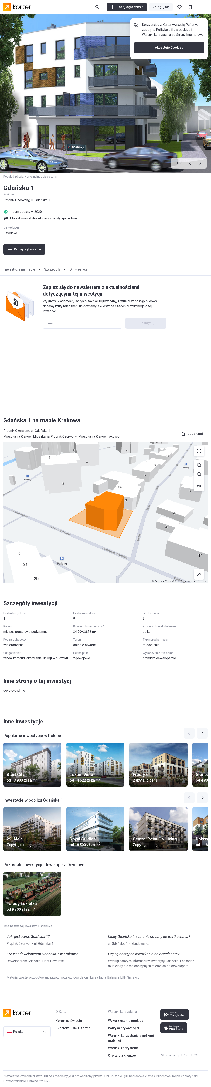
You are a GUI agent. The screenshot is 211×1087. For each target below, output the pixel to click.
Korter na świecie (69, 1021)
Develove (10, 233)
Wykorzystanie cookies (125, 1021)
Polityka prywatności (123, 1028)
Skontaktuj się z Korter (73, 1028)
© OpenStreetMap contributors (189, 581)
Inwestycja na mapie (19, 269)
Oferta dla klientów (122, 1055)
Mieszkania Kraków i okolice (99, 436)
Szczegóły (52, 269)
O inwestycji (78, 269)
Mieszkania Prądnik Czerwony (55, 436)
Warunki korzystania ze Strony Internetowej (173, 35)
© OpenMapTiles (161, 581)
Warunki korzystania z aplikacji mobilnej (131, 1038)
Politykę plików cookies (173, 30)
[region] (105, 512)
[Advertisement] (105, 373)
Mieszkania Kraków (17, 436)
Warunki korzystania (123, 1048)
